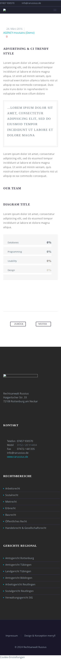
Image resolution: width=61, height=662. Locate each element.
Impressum (12, 635)
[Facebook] (16, 301)
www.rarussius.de (17, 456)
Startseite (38, 15)
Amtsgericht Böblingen (18, 578)
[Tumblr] (33, 301)
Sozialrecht (11, 495)
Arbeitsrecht (12, 488)
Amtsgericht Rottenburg (19, 558)
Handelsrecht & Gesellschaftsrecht (25, 528)
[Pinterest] (27, 301)
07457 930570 (25, 441)
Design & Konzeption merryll (39, 635)
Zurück (18, 324)
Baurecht (10, 514)
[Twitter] (21, 301)
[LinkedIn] (39, 301)
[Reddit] (45, 301)
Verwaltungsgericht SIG (19, 597)
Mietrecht (11, 501)
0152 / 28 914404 (27, 445)
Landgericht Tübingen (18, 571)
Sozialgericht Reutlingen (19, 591)
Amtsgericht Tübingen (18, 564)
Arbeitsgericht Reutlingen (20, 584)
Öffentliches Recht (16, 521)
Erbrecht (10, 508)
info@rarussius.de (31, 3)
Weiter (42, 324)
